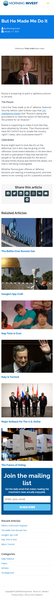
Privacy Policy (17, 595)
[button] (8, 193)
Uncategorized (7, 572)
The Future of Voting (13, 465)
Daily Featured (7, 558)
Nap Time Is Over (11, 333)
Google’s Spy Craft (12, 294)
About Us (37, 591)
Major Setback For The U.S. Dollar (21, 421)
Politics (4, 563)
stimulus (5, 568)
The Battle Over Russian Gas (18, 251)
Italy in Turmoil (10, 376)
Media (45, 591)
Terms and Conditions (33, 595)
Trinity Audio (29, 48)
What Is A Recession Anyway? (14, 525)
